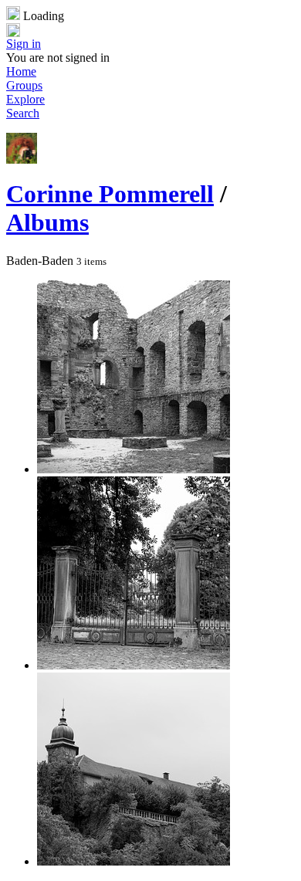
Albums (47, 222)
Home (21, 71)
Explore (25, 99)
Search (22, 113)
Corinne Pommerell (110, 194)
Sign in (23, 43)
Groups (24, 85)
